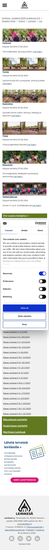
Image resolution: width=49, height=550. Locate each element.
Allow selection (24, 316)
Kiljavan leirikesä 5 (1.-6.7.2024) (15, 332)
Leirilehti (32, 21)
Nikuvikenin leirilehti (15, 419)
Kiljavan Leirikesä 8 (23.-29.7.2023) (16, 363)
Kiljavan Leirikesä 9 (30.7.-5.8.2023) (17, 357)
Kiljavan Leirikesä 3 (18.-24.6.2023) (16, 388)
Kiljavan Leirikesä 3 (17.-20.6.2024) (16, 342)
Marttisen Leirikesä (14, 431)
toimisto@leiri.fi (24, 524)
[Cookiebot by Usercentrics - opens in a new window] (35, 223)
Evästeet (30, 530)
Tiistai (5, 136)
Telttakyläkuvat (10, 197)
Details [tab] (24, 230)
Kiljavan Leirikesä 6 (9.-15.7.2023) (16, 373)
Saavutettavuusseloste (15, 530)
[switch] (42, 281)
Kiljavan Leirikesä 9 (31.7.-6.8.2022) (16, 404)
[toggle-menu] (5, 5)
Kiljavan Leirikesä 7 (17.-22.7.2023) (16, 368)
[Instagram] (20, 538)
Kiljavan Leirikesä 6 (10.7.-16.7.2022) (17, 414)
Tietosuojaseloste (34, 527)
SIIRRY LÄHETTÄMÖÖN (25, 480)
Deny (24, 324)
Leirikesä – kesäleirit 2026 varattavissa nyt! (21, 18)
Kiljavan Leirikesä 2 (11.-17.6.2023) (16, 393)
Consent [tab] (9, 230)
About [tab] (40, 230)
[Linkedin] (37, 538)
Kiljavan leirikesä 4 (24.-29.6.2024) (16, 337)
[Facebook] (11, 538)
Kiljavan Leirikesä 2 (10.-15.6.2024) (16, 347)
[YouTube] (29, 538)
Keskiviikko (8, 104)
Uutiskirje (40, 530)
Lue (40, 21)
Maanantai (8, 165)
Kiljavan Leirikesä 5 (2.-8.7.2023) (15, 378)
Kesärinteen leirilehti (15, 425)
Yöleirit (22, 21)
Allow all (24, 308)
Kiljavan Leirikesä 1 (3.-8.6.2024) (15, 352)
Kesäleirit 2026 (8, 21)
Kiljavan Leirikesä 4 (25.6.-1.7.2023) (16, 383)
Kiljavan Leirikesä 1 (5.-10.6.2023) (16, 398)
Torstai (6, 72)
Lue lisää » (37, 51)
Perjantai (7, 43)
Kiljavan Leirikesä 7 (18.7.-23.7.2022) (17, 409)
